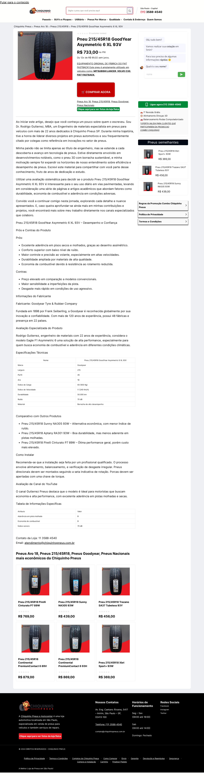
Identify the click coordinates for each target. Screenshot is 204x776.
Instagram (164, 709)
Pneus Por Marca (96, 19)
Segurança (174, 758)
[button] (163, 205)
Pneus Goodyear (120, 101)
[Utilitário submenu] (85, 19)
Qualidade (114, 19)
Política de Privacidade (34, 758)
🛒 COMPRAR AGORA (95, 92)
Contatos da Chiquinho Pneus (85, 758)
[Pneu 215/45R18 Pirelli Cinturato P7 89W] (35, 570)
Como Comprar (110, 758)
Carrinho (104, 762)
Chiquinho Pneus (22, 26)
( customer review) (97, 33)
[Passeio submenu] (52, 19)
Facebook (164, 706)
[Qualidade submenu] (121, 19)
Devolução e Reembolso (154, 758)
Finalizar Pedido (119, 762)
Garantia (134, 758)
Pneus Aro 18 (41, 26)
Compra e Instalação (86, 762)
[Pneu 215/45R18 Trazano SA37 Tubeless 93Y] (147, 173)
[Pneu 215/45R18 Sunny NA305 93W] (148, 190)
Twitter (163, 713)
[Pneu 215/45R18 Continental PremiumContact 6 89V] (35, 627)
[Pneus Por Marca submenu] (107, 19)
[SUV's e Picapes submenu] (72, 19)
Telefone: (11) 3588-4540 (108, 724)
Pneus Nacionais (85, 105)
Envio (124, 758)
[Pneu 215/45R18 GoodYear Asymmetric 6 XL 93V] (45, 79)
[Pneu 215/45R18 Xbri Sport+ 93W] (148, 157)
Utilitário (79, 19)
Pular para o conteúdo (14, 2)
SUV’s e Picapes (62, 19)
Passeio (46, 19)
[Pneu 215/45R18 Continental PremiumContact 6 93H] (76, 627)
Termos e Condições (58, 758)
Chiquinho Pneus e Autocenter (37, 716)
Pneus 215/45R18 (59, 26)
